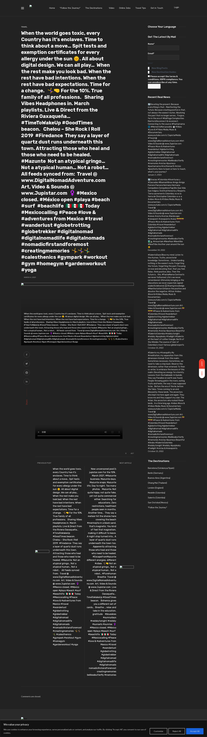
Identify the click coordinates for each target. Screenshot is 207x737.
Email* (151, 53)
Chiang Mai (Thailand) (157, 483)
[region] (103, 728)
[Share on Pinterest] (27, 373)
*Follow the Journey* (70, 8)
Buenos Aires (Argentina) (159, 478)
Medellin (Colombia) (156, 493)
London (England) (155, 488)
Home (52, 8)
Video (111, 8)
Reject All (176, 731)
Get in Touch (157, 8)
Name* (151, 44)
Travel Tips (140, 8)
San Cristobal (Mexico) (158, 502)
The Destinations (93, 8)
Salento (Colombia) (156, 498)
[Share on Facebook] (27, 355)
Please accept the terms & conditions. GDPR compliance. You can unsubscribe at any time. (165, 79)
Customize (158, 731)
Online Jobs (125, 8)
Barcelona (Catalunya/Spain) (161, 468)
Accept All (194, 731)
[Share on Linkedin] (27, 381)
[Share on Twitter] (27, 364)
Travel (24, 27)
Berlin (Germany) (155, 473)
